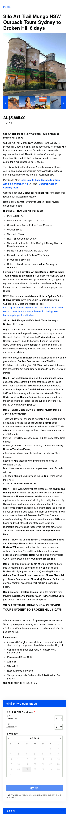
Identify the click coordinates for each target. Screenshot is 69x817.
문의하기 (10, 810)
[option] (11, 102)
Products (7, 6)
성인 (11, 717)
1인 (11, 725)
